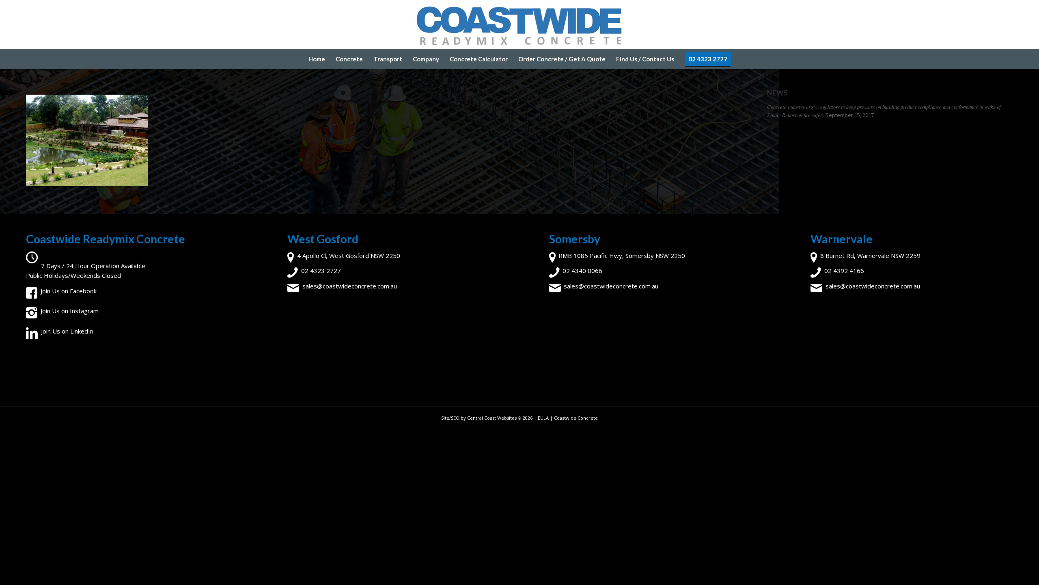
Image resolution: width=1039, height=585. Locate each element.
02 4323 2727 (321, 270)
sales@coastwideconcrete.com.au (349, 286)
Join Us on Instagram (70, 311)
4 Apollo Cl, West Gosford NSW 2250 (348, 255)
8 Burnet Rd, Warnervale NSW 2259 (870, 255)
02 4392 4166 (844, 270)
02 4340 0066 (582, 270)
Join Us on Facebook (69, 291)
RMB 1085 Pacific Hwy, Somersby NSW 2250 (621, 255)
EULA (543, 418)
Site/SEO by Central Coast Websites (479, 418)
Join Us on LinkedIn (67, 331)
